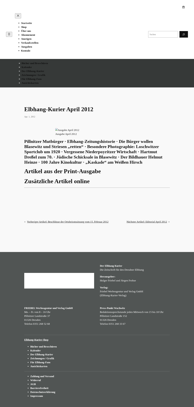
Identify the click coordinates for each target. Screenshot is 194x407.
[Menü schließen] (18, 15)
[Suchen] (183, 34)
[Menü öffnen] (9, 34)
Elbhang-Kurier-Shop (36, 339)
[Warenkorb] (184, 7)
